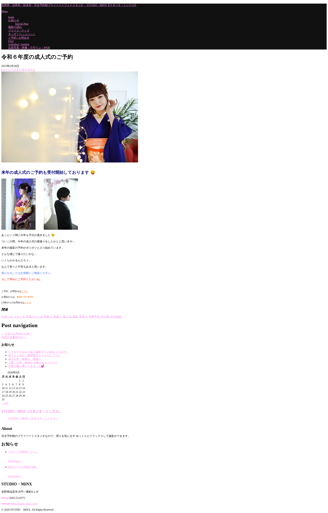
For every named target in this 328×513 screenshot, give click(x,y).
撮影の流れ (15, 27)
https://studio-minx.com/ (24, 503)
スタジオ (19, 316)
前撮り (48, 316)
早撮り (83, 316)
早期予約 (94, 316)
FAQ (11, 41)
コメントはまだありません (19, 69)
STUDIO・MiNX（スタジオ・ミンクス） (31, 411)
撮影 (75, 316)
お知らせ (13, 20)
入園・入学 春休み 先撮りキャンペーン (33, 362)
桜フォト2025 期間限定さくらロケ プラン (34, 355)
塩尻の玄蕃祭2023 (14, 337)
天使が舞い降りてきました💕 (26, 366)
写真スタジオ (34, 316)
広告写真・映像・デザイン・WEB (29, 47)
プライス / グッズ (18, 30)
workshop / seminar (18, 44)
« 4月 (5, 403)
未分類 (105, 316)
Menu (4, 11)
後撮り (57, 316)
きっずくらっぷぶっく (22, 34)
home (11, 17)
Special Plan (21, 23)
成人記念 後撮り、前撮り (24, 359)
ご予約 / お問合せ (18, 37)
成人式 (67, 316)
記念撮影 (116, 316)
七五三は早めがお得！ (16, 333)
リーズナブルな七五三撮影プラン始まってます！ (38, 351)
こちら (24, 291)
